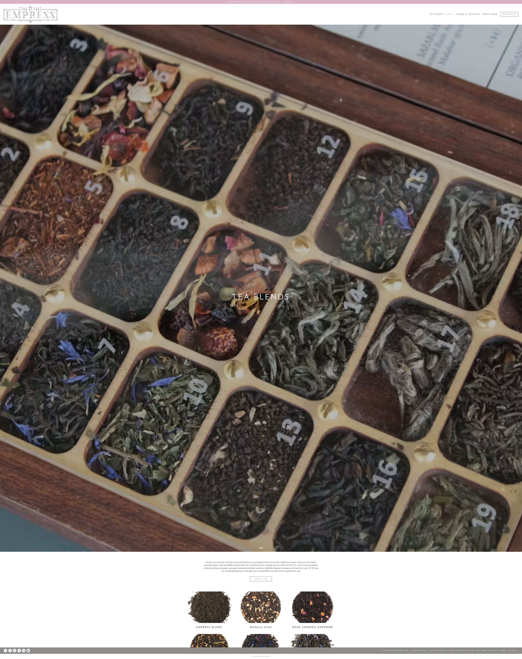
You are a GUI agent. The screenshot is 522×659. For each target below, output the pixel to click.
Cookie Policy (420, 651)
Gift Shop (481, 651)
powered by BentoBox (261, 656)
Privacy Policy (438, 651)
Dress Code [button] (490, 14)
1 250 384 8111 (287, 2)
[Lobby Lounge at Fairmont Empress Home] (30, 14)
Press (503, 651)
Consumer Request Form (396, 651)
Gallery (493, 651)
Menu (450, 14)
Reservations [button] (509, 14)
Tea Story (436, 14)
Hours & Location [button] (468, 14)
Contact (513, 651)
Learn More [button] (261, 579)
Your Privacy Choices (461, 651)
